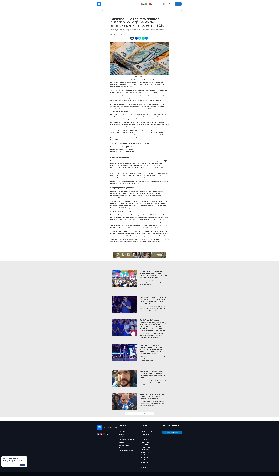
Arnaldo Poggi (145, 442)
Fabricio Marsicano (146, 452)
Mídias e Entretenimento (167, 10)
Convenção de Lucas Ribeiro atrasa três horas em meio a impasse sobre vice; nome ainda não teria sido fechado (153, 274)
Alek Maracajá (145, 437)
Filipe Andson (145, 455)
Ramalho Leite (145, 460)
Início (115, 10)
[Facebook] (158, 4)
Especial (121, 434)
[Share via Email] (146, 38)
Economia (136, 10)
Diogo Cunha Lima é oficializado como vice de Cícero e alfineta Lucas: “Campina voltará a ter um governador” (153, 300)
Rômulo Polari (145, 462)
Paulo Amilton (145, 457)
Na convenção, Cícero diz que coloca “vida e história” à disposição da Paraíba (152, 396)
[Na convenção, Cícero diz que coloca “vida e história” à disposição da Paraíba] (124, 401)
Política (128, 10)
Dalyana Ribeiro (145, 447)
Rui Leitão (144, 465)
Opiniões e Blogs (146, 10)
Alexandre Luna (145, 439)
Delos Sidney (144, 449)
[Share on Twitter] (139, 38)
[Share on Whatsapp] (143, 38)
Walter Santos (145, 467)
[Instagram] (164, 4)
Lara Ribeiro (115, 34)
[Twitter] (161, 4)
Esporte (155, 10)
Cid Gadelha (144, 444)
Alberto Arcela (145, 434)
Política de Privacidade (7, 461)
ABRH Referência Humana (148, 432)
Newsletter (178, 4)
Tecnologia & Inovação (126, 450)
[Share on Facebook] (136, 38)
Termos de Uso (15, 461)
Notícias (121, 10)
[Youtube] (166, 4)
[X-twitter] (107, 434)
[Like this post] (132, 38)
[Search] (181, 10)
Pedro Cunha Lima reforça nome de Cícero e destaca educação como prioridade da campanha (152, 375)
